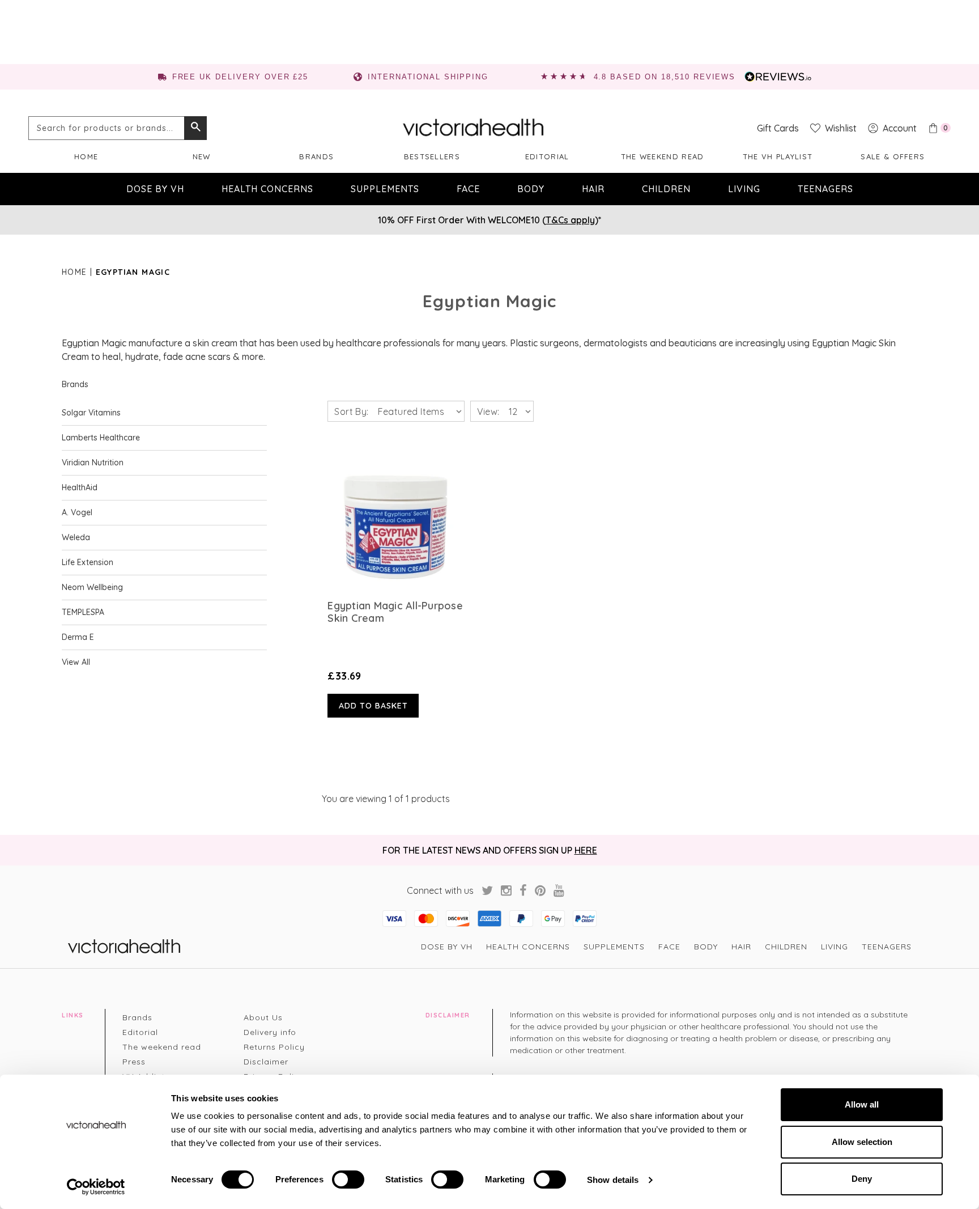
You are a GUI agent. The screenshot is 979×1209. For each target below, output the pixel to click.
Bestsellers (432, 156)
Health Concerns (267, 188)
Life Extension (87, 562)
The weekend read (662, 156)
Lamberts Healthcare (101, 437)
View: (488, 411)
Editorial (547, 156)
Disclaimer (266, 1062)
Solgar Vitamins (91, 413)
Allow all (862, 1104)
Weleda (76, 537)
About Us (263, 1017)
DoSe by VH (155, 188)
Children (666, 188)
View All (76, 662)
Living (744, 188)
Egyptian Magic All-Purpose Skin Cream (395, 612)
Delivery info (270, 1032)
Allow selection (862, 1142)
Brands (316, 156)
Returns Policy (274, 1047)
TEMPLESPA (83, 612)
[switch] (348, 1179)
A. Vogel (77, 512)
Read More (395, 519)
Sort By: (351, 411)
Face (468, 188)
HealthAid (79, 487)
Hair (593, 188)
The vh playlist (778, 156)
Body (530, 188)
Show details (613, 1180)
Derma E (78, 637)
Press (134, 1062)
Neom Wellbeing (92, 587)
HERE (585, 850)
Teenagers (825, 188)
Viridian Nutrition (93, 462)
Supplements (385, 188)
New (202, 156)
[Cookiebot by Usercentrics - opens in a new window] (96, 1186)
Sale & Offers (893, 156)
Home (86, 156)
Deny (862, 1178)
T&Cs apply (570, 220)
